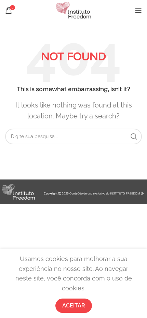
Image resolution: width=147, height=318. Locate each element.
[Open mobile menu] (138, 10)
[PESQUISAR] (134, 136)
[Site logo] (73, 9)
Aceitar (73, 305)
